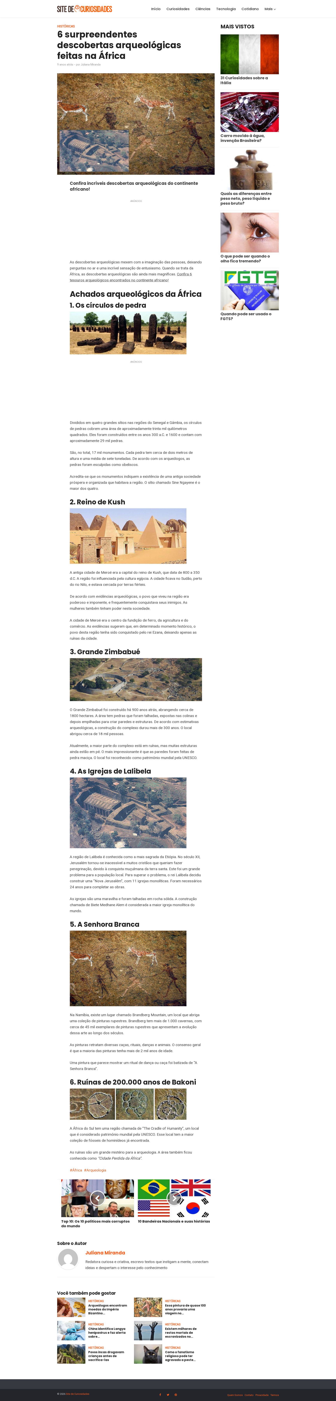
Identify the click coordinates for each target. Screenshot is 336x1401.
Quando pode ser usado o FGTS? (245, 316)
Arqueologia (96, 1170)
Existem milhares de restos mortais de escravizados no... (181, 1333)
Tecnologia (226, 8)
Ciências (202, 8)
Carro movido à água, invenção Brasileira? (242, 138)
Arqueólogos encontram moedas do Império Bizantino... (107, 1309)
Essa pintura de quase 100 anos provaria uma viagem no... (185, 1309)
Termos (274, 1395)
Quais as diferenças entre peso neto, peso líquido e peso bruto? (246, 198)
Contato (249, 1395)
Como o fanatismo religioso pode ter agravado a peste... (180, 1356)
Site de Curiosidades (77, 1393)
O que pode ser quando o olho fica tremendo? (245, 258)
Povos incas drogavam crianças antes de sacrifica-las (106, 1356)
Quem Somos (235, 1395)
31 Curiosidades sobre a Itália (244, 80)
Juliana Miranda (91, 64)
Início (156, 8)
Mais (269, 8)
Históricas (66, 26)
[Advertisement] (136, 230)
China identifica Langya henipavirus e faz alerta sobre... (107, 1333)
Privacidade (262, 1395)
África (77, 1170)
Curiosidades (178, 8)
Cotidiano (250, 8)
